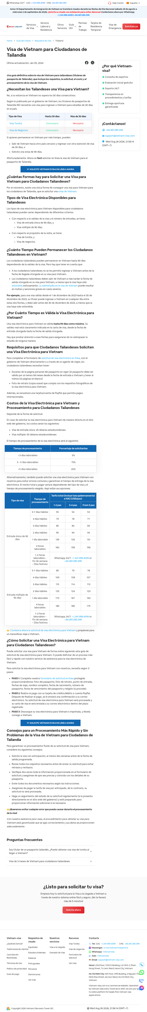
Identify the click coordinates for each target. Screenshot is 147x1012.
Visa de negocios (76, 949)
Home (9, 40)
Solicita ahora (73, 909)
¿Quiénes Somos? (15, 943)
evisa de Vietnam (67, 191)
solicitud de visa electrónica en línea (60, 358)
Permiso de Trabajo (83, 26)
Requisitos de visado (35, 940)
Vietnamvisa (109, 951)
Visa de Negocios (18, 130)
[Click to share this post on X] (92, 63)
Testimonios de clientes (17, 949)
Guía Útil (71, 26)
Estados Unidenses (37, 952)
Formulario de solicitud (75, 956)
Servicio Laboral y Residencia (46, 26)
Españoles (32, 947)
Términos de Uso (14, 963)
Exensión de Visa (57, 952)
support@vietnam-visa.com (120, 135)
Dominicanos (34, 974)
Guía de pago (13, 974)
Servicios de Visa (31, 26)
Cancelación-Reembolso (13, 956)
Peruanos (32, 969)
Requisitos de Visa (43, 40)
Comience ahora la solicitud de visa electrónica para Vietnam (43, 630)
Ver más (32, 980)
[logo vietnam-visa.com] (14, 26)
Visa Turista (15, 123)
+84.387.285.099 (58, 3)
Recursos (74, 938)
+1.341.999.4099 (38, 3)
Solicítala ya (131, 26)
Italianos (32, 958)
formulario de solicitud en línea (57, 678)
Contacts (94, 938)
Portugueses (34, 963)
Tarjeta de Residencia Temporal (96, 26)
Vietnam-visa (14, 938)
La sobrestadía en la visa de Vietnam (58, 285)
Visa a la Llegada (57, 947)
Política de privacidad (17, 968)
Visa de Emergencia (115, 26)
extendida (17, 285)
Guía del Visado (23, 40)
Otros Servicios (62, 26)
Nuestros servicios (55, 940)
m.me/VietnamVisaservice (116, 947)
